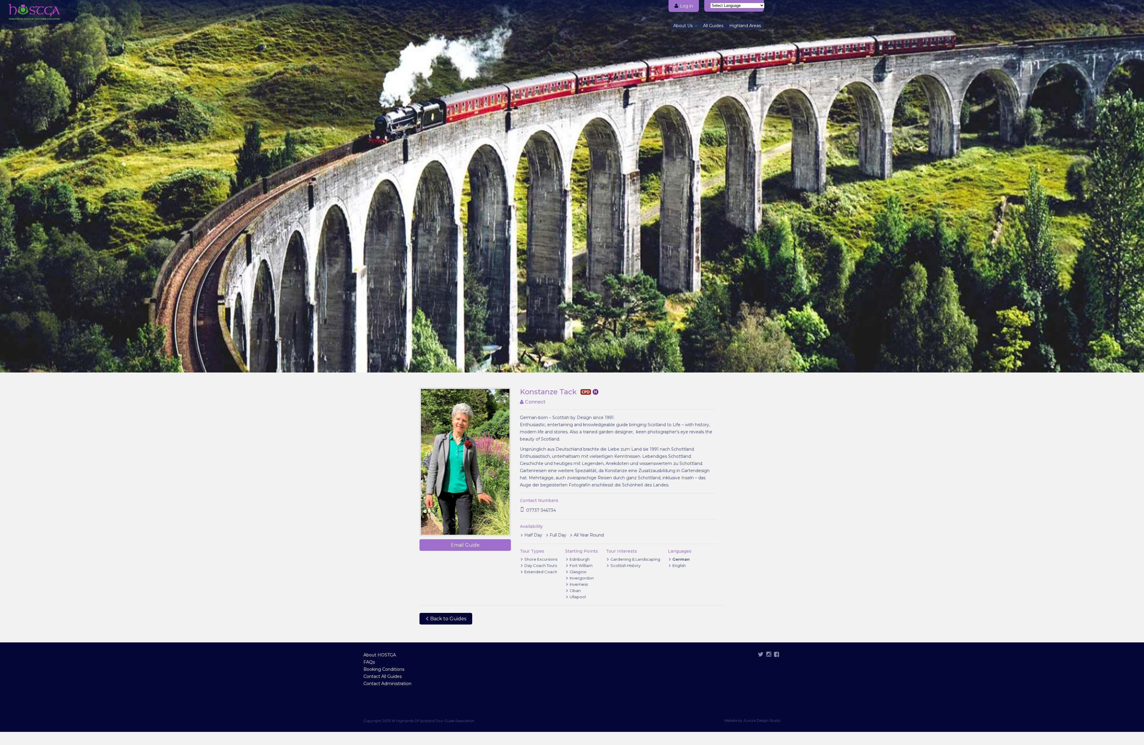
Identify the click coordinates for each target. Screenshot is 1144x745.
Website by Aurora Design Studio (752, 720)
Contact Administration (387, 683)
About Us (683, 25)
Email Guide (465, 545)
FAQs (369, 662)
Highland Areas (745, 25)
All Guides (713, 25)
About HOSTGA (379, 655)
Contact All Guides (382, 676)
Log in (686, 6)
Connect (534, 402)
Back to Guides (448, 619)
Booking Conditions (383, 669)
